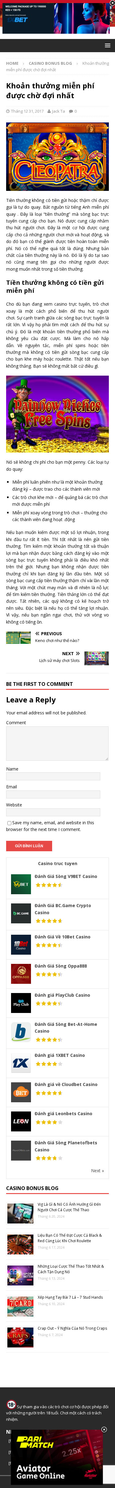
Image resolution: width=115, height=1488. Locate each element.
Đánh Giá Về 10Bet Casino (62, 937)
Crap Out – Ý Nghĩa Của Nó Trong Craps (72, 1328)
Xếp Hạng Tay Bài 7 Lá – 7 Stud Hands (70, 1297)
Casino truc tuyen (57, 863)
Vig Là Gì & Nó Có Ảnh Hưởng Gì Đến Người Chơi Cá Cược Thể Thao (69, 1207)
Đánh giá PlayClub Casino (62, 995)
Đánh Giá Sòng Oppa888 (61, 966)
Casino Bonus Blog (32, 1188)
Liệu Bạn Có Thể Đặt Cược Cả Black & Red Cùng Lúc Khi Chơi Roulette (70, 1238)
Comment (16, 722)
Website (14, 805)
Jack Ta (58, 111)
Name (12, 769)
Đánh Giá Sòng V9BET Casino (66, 876)
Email (11, 787)
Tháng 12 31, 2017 (27, 111)
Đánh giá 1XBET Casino (60, 1055)
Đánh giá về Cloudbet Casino (66, 1084)
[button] (106, 45)
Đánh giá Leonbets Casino (63, 1113)
